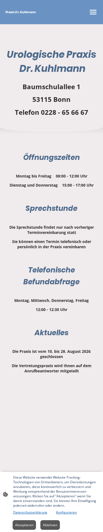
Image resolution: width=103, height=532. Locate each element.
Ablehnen (50, 525)
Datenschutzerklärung (30, 512)
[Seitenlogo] (28, 19)
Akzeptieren (24, 525)
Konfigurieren (66, 512)
